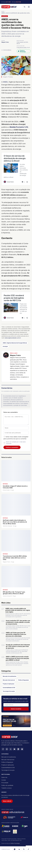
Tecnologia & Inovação (9, 691)
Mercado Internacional (9, 680)
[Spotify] (22, 749)
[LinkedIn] (19, 849)
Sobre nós (4, 777)
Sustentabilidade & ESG (9, 687)
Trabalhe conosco (6, 788)
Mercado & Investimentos (9, 676)
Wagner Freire (5, 42)
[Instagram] (6, 749)
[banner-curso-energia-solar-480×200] (16, 721)
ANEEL (5, 82)
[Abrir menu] (29, 7)
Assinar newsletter (16, 709)
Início (2, 11)
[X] (24, 849)
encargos (5, 346)
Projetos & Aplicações (8, 683)
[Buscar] (24, 7)
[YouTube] (14, 749)
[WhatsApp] (15, 849)
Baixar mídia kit (7, 801)
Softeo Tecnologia (15, 843)
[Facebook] (2, 749)
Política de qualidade (7, 785)
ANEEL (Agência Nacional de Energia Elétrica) (15, 343)
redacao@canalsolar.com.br (12, 338)
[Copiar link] (28, 849)
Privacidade (4, 782)
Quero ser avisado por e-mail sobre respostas (16, 442)
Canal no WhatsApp (23, 51)
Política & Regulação (23, 680)
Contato (3, 780)
